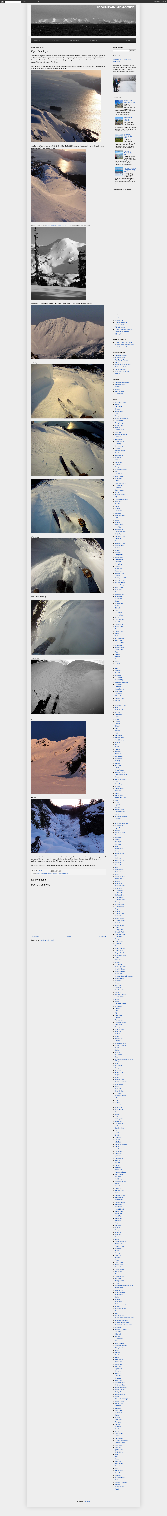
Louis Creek (118, 1153)
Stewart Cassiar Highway (122, 1399)
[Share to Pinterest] (59, 871)
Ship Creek (118, 501)
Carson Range (119, 918)
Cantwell (117, 550)
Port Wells (118, 1278)
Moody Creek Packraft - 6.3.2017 (130, 101)
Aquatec (117, 821)
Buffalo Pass (118, 596)
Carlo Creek (118, 916)
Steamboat (118, 571)
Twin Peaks (118, 1445)
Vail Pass (117, 654)
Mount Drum (118, 1207)
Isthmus (117, 1102)
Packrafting (118, 564)
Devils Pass (118, 973)
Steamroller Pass (120, 1394)
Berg (116, 846)
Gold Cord (118, 1031)
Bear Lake (118, 837)
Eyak (116, 1010)
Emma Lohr (118, 1006)
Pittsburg (117, 749)
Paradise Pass (119, 1246)
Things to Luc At (120, 327)
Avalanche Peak (120, 832)
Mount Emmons (119, 622)
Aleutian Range (119, 585)
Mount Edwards (119, 1209)
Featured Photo (119, 698)
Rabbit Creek (119, 1290)
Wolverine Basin (120, 1477)
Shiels (117, 1341)
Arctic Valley (118, 589)
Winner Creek (119, 541)
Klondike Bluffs (119, 1128)
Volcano (117, 656)
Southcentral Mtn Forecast (123, 364)
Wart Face (118, 1461)
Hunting (117, 522)
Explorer (117, 1008)
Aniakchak (118, 818)
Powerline (118, 751)
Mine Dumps (119, 524)
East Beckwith (119, 990)
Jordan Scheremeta (121, 469)
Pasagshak (118, 1248)
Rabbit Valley (119, 1294)
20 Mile (117, 802)
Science (117, 763)
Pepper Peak (119, 1262)
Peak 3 (117, 747)
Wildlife (117, 793)
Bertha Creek (119, 849)
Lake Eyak (118, 1142)
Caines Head (119, 892)
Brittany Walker (119, 879)
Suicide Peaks (119, 1401)
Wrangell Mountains (121, 1482)
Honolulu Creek (120, 1079)
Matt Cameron (119, 1174)
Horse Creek (119, 1084)
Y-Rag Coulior (119, 1487)
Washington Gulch (120, 578)
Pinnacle (117, 629)
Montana (117, 1193)
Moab (116, 733)
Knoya (117, 1133)
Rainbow (117, 1299)
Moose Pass (118, 735)
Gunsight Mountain (120, 1045)
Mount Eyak (118, 1214)
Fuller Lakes (118, 1024)
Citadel (117, 601)
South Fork (118, 534)
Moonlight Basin (120, 1195)
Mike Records (42, 871)
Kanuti (117, 1114)
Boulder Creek (119, 872)
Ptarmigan (118, 754)
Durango (117, 983)
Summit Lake (119, 649)
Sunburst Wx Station (121, 367)
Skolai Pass (118, 1364)
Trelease (117, 1436)
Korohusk (118, 1137)
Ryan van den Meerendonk (123, 1325)
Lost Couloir (118, 1151)
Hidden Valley (119, 1072)
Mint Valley (118, 527)
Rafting (117, 1297)
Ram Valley (118, 478)
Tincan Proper (119, 784)
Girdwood (118, 457)
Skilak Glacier (119, 1359)
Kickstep (117, 724)
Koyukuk (117, 1139)
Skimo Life (118, 334)
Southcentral (119, 411)
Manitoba (118, 1160)
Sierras (117, 1350)
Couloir (117, 957)
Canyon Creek (119, 904)
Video (116, 1457)
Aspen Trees (119, 828)
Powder (117, 1283)
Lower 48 (93, 40)
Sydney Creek (119, 1403)
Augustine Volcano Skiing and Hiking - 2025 (130, 169)
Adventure (118, 437)
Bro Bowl (117, 881)
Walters (117, 1459)
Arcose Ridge (119, 825)
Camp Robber (119, 897)
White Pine (118, 1466)
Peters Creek (119, 626)
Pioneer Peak (119, 631)
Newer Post (35, 937)
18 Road (117, 663)
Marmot (117, 387)
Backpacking (119, 446)
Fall (116, 1013)
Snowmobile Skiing (121, 434)
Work (116, 1480)
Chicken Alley (119, 680)
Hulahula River (119, 1091)
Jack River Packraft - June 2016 (128, 136)
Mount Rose (118, 1216)
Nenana (117, 742)
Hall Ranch (118, 1055)
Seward (117, 767)
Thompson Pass (120, 536)
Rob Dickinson (119, 1315)
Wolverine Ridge (120, 582)
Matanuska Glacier (120, 1172)
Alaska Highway (120, 812)
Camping (117, 548)
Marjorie (117, 1163)
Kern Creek (118, 1121)
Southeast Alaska (120, 1389)
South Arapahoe (120, 1385)
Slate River (118, 504)
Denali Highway (120, 971)
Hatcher (117, 492)
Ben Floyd (118, 842)
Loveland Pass (119, 430)
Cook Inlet (118, 943)
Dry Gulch (118, 552)
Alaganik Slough (120, 809)
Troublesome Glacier (121, 1440)
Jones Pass (118, 617)
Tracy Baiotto (119, 1433)
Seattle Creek (119, 1339)
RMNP (117, 633)
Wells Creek (118, 659)
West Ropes (118, 791)
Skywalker (118, 1371)
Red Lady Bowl (119, 638)
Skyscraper (118, 1369)
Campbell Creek (120, 899)
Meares (117, 1183)
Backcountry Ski (120, 543)
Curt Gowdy (118, 964)
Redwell (117, 1306)
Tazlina (117, 1415)
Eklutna (117, 481)
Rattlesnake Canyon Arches (123, 1304)
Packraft (117, 427)
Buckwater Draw (120, 886)
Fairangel (118, 696)
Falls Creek (118, 1015)
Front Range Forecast (121, 360)
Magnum (117, 730)
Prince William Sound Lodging (124, 1285)
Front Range (118, 485)
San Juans (118, 1332)
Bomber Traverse (120, 865)
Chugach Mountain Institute (123, 329)
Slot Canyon (118, 1376)
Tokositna (118, 1426)
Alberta (117, 814)
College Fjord (119, 930)
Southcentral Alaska (121, 1387)
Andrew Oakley (119, 587)
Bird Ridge (118, 673)
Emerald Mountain (120, 1004)
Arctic (116, 666)
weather (117, 508)
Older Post (102, 937)
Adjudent (117, 805)
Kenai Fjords (119, 1119)
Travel (117, 453)
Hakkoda (117, 1050)
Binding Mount (119, 853)
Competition (118, 936)
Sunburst (117, 575)
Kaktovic (117, 721)
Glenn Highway (119, 1029)
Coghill (117, 927)
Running (117, 761)
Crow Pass (118, 687)
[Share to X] (55, 871)
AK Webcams (119, 394)
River (116, 1313)
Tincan (117, 652)
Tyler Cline (118, 1447)
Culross (117, 962)
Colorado (118, 464)
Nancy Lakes (119, 1230)
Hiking (117, 467)
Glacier (117, 520)
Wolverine (118, 1475)
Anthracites (118, 511)
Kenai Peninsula (120, 619)
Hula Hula (118, 1089)
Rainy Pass (118, 1302)
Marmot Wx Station (120, 369)
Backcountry (118, 670)
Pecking (117, 1253)
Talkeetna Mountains (121, 418)
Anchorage (118, 444)
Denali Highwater (120, 969)
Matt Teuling (118, 462)
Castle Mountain (120, 920)
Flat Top (117, 700)
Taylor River (118, 1413)
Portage (117, 566)
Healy (116, 1063)
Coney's (117, 939)
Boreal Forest (119, 869)
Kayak (117, 1116)
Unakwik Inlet (119, 1452)
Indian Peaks (119, 559)
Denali (117, 606)
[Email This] (51, 871)
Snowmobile (118, 645)
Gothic (117, 1036)
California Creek (120, 895)
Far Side (117, 1018)
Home (128, 40)
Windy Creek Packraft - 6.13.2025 (128, 119)
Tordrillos (117, 786)
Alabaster (118, 807)
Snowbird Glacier (120, 1382)
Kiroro (116, 1126)
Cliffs (116, 518)
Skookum (118, 1366)
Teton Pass (118, 1420)
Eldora (117, 1001)
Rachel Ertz (118, 569)
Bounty (117, 874)
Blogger (87, 1501)
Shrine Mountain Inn (121, 1345)
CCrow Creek (119, 890)
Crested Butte (119, 420)
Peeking (117, 1257)
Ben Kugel (118, 844)
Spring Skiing (119, 423)
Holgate (117, 1075)
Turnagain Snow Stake (122, 382)
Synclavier (118, 1406)
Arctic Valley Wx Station (122, 371)
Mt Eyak (65, 873)
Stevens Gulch (119, 573)
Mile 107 (117, 1186)
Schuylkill (118, 1334)
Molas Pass (118, 1188)
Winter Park (118, 1473)
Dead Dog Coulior (120, 967)
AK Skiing (55, 40)
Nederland (118, 1234)
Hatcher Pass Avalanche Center (124, 344)
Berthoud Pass (119, 545)
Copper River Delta (121, 953)
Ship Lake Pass (119, 1343)
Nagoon (117, 1227)
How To (117, 1086)
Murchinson (118, 1225)
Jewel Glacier (119, 1109)
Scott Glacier (119, 640)
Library (117, 1146)
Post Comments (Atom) (47, 940)
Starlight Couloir (120, 1392)
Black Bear (118, 858)
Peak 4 (117, 1251)
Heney (117, 1068)
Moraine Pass (119, 1200)
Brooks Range (119, 594)
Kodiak (117, 1135)
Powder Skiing (119, 441)
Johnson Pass (119, 615)
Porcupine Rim (119, 1276)
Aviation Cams (119, 391)
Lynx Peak (118, 1156)
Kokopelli (118, 726)
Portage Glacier (119, 1281)
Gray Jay (117, 1041)
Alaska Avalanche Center (122, 347)
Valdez (117, 506)
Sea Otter (118, 1336)
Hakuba (117, 1052)
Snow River (118, 1380)
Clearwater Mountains (121, 682)
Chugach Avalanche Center (123, 342)
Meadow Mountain (120, 1181)
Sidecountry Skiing (120, 532)
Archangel (118, 513)
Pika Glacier (118, 1271)
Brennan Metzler (120, 515)
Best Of (37, 40)
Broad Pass (118, 883)
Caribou (117, 911)
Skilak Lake (118, 1362)
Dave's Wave (119, 603)
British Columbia (120, 876)
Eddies (117, 999)
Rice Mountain (119, 1311)
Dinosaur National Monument (124, 976)
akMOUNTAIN (119, 320)
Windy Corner (119, 1470)
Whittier (117, 661)
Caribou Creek (119, 913)
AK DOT (117, 389)
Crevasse (118, 960)
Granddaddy (118, 1038)
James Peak (118, 1107)
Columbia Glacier (120, 934)
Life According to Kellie (122, 332)
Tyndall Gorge (119, 1450)
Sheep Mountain (120, 770)
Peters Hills (118, 1267)
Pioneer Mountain (120, 1274)
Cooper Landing (120, 948)
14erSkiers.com (119, 318)
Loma (116, 728)
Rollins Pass (118, 758)
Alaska (38, 873)
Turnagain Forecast (121, 355)
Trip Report (118, 406)
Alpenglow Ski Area (121, 816)
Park (116, 744)
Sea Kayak (118, 765)
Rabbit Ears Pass (120, 1292)
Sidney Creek (119, 1348)
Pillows (117, 497)
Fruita (116, 610)
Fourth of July (119, 1020)
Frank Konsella (119, 703)
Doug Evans (118, 691)
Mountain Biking (120, 450)
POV (116, 471)
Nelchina (117, 1237)
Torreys (117, 1431)
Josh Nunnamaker (120, 483)
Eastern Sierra (119, 997)
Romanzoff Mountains (121, 1320)
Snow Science (119, 643)
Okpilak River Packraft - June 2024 (128, 152)
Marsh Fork (118, 1170)
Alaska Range (119, 455)
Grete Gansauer (120, 490)
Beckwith (117, 839)
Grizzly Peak (118, 612)
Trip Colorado (119, 1438)
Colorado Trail (119, 932)
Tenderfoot (118, 1417)
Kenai (116, 413)
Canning (117, 902)
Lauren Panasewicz (121, 1144)
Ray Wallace (119, 756)
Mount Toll (118, 1220)
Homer (117, 1077)
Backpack (118, 592)
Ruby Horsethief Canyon (122, 1322)
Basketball (118, 835)
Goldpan (117, 1034)
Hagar (117, 1048)
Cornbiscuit (118, 684)
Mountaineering (120, 740)
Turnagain (118, 538)
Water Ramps (119, 1463)
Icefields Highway (120, 1096)
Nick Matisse (119, 439)
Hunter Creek (119, 710)
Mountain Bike (119, 737)
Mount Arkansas (120, 1202)
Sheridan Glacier (120, 772)
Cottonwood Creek (120, 955)
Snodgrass (118, 1378)
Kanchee (117, 1112)
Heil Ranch (118, 1065)
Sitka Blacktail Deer (121, 775)
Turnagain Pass (120, 416)
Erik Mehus (118, 474)
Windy (117, 362)
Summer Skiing (119, 647)
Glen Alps (118, 487)
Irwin (116, 1100)
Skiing (117, 1357)
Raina (116, 636)
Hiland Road (119, 557)
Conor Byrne (119, 941)
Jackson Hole (119, 1105)
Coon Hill (118, 946)
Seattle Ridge (119, 529)
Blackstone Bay (119, 860)
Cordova (60, 873)
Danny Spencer (119, 689)
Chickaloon (118, 599)
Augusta (117, 830)
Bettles (117, 851)
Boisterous (118, 862)
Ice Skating (118, 1093)
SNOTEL (117, 374)
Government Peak (120, 705)
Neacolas (118, 1232)
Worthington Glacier (121, 798)
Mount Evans (119, 1211)
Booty (116, 867)
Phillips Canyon (120, 1269)
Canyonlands (119, 909)
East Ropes (118, 693)
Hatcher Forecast (120, 357)
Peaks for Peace (120, 494)
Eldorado (117, 608)
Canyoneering (119, 906)
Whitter (117, 1468)
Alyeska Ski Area (120, 384)
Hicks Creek (118, 1070)
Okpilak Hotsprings (120, 1241)
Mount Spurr (118, 1218)
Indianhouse (118, 1098)
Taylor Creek (119, 1410)
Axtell (116, 668)
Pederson (118, 1255)
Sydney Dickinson (120, 779)
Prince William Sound (121, 499)
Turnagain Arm (119, 788)
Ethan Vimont (119, 476)
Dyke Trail (118, 985)
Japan (117, 717)
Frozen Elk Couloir (120, 1022)
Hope (116, 707)
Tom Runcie (118, 1429)
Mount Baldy (118, 1204)
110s (116, 800)
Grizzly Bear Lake (120, 1043)
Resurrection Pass (120, 1308)
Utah (116, 1454)
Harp (116, 1057)
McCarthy (118, 1177)
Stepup (117, 1396)
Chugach (54, 873)
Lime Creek (118, 1149)
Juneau (117, 719)
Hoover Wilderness (121, 1082)
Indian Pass (118, 714)
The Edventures (120, 325)
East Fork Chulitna (120, 994)
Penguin (117, 1260)
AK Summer (74, 40)
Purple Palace (119, 1288)
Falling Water (119, 555)
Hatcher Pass (119, 425)
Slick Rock (118, 1373)
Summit (117, 777)
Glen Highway (119, 1027)
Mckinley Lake (119, 1179)
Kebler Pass (118, 460)
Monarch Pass (119, 1190)
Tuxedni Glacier (120, 1443)
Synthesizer (118, 1408)
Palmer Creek (119, 1244)
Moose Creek (119, 1197)
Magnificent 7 (119, 1158)
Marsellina (118, 1167)
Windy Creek (119, 795)
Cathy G (117, 923)
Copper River (119, 950)
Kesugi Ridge (119, 1123)
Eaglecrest (118, 987)
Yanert (117, 1489)
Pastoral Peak (119, 624)
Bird (116, 855)
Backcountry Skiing (46, 873)
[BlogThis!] (53, 871)
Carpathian (118, 677)
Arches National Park (121, 823)
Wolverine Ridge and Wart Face (56, 226)
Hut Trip (117, 712)
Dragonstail (118, 980)
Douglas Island (119, 978)
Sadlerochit (118, 1327)
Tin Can (117, 1424)
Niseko (117, 1239)
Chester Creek (119, 925)
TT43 (116, 781)
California (118, 675)
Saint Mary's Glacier (121, 1329)
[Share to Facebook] (57, 871)
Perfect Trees (119, 1264)
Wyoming (118, 1484)
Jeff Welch (118, 562)
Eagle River (118, 432)
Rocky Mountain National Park (124, 1318)
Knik (116, 1130)
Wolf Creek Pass (120, 580)
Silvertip (117, 1352)
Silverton (117, 1355)
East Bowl (118, 992)
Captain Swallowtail (121, 322)
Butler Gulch (118, 888)
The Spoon (118, 1422)
